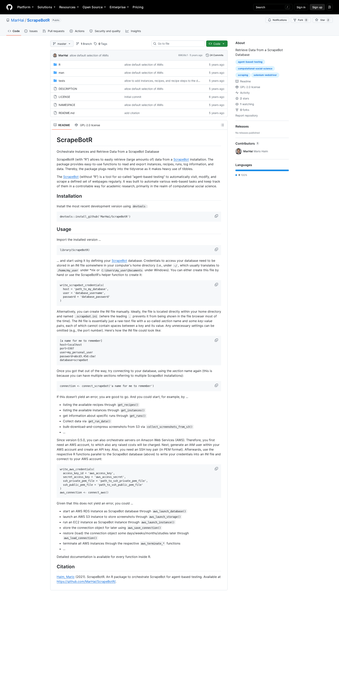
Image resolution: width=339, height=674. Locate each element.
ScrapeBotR (38, 20)
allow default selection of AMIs (89, 55)
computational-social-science (255, 68)
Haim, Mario (66, 577)
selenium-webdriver (265, 74)
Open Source (93, 7)
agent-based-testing (250, 61)
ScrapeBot (181, 159)
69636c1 (183, 55)
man (61, 72)
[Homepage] (9, 7)
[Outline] (222, 125)
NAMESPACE (67, 105)
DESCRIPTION (68, 88)
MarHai (17, 20)
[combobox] (179, 44)
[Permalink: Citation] (54, 566)
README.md (67, 113)
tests (62, 80)
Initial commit (132, 96)
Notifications (280, 19)
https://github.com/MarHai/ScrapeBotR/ (86, 581)
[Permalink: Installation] (54, 196)
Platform (23, 7)
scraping (243, 74)
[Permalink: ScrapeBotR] (54, 140)
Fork (302, 19)
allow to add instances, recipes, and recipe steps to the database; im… (169, 80)
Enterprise (118, 7)
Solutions (44, 7)
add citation (132, 113)
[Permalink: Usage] (54, 229)
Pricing (138, 7)
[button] (217, 216)
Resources (67, 7)
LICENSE (64, 96)
